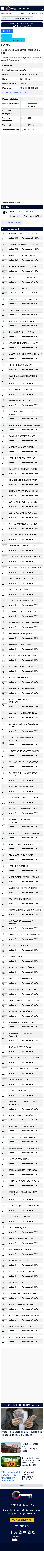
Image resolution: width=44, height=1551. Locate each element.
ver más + (22, 1485)
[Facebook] (11, 1531)
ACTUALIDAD (24, 8)
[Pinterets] (33, 1531)
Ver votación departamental (14, 92)
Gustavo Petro (18, 13)
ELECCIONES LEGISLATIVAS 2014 (16, 18)
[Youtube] (24, 1531)
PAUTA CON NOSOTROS (22, 1520)
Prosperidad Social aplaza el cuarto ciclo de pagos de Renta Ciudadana (21, 1433)
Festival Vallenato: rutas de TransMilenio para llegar (30, 1447)
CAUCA (6, 35)
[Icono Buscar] (41, 8)
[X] (15, 1531)
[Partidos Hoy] (29, 1531)
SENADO (7, 31)
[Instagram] (20, 1531)
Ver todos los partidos (11, 222)
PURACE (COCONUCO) (12, 40)
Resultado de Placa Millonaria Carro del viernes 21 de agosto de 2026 (31, 1461)
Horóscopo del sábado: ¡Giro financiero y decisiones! (28, 1475)
